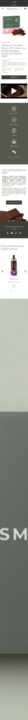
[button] (14, 91)
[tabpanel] (14, 270)
